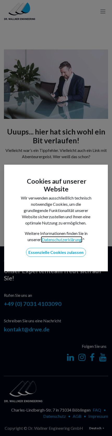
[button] (56, 252)
